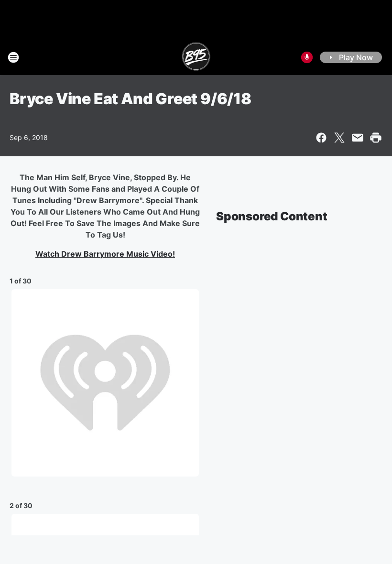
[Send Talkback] (307, 57)
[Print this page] (375, 137)
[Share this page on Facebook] (321, 137)
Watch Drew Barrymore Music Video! (105, 254)
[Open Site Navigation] (13, 57)
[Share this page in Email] (357, 137)
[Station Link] (196, 57)
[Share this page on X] (339, 137)
